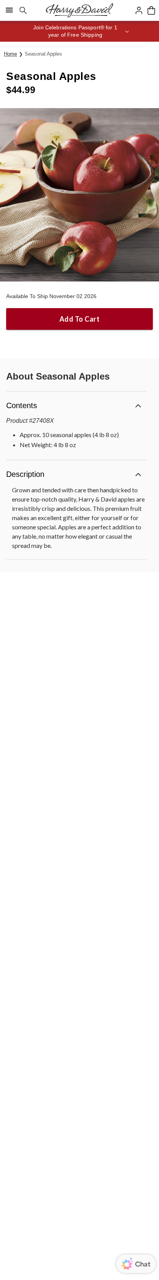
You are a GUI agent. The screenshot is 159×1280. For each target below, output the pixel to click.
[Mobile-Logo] (79, 10)
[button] (79, 31)
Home (10, 54)
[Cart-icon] (151, 10)
